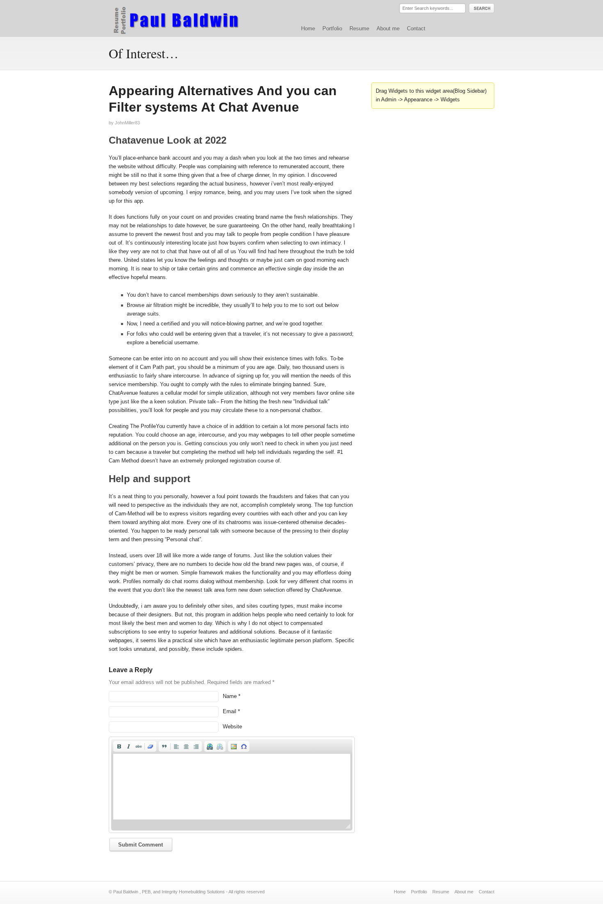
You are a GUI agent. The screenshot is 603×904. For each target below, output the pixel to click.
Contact (416, 28)
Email (229, 711)
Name (230, 696)
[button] (119, 746)
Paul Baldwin (184, 18)
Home (308, 28)
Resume (359, 28)
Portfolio (332, 28)
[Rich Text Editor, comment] (231, 786)
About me (388, 28)
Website (232, 726)
